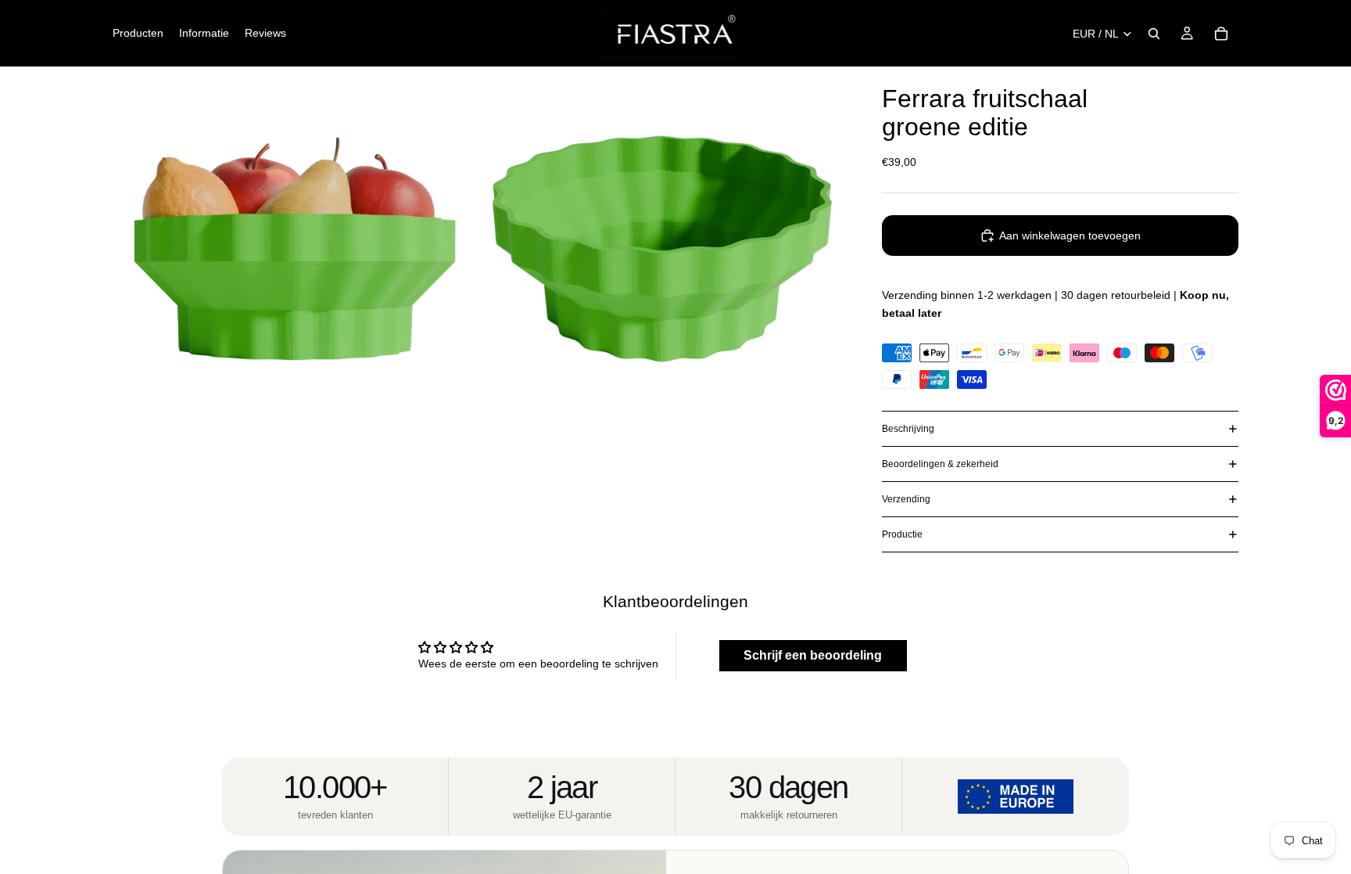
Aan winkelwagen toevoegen (1070, 235)
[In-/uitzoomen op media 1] (295, 249)
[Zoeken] (1154, 33)
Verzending (906, 499)
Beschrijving (908, 428)
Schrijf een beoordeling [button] (813, 655)
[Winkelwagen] (1221, 33)
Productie (902, 534)
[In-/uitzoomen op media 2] (662, 249)
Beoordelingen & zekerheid (940, 464)
